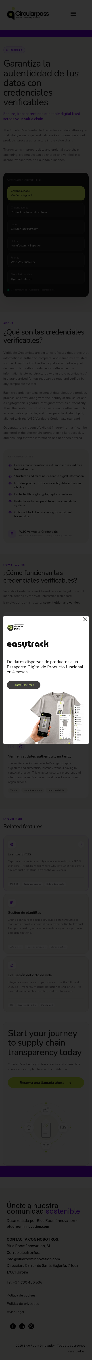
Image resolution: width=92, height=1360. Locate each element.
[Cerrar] (85, 619)
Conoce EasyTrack (23, 685)
